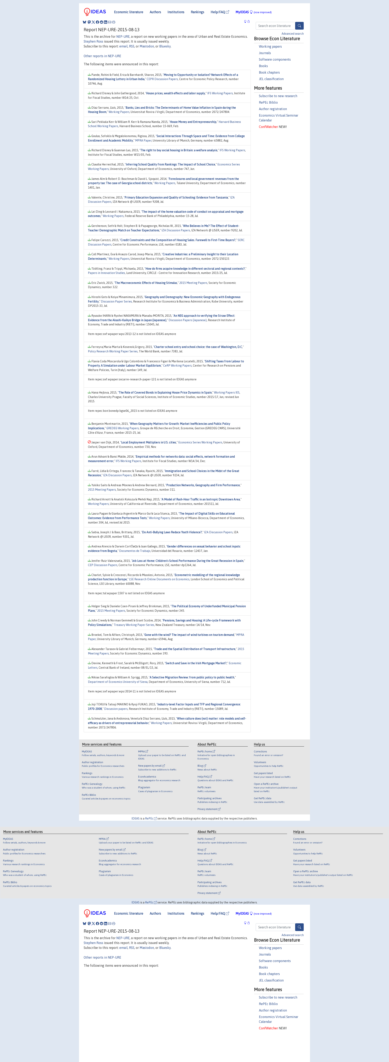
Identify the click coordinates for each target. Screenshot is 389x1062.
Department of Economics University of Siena (117, 681)
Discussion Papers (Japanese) (188, 320)
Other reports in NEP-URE (102, 56)
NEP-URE (123, 36)
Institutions (176, 12)
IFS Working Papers (220, 93)
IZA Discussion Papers (175, 230)
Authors (155, 12)
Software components (275, 59)
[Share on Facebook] (97, 22)
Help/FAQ (218, 12)
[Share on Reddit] (101, 22)
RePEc (149, 818)
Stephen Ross (93, 41)
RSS (131, 46)
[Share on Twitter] (93, 22)
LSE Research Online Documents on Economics (159, 579)
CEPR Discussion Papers (162, 79)
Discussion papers (116, 708)
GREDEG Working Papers (122, 428)
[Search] (299, 26)
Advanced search (293, 33)
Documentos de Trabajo (134, 550)
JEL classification (271, 79)
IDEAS (135, 818)
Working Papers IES (226, 392)
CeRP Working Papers (177, 365)
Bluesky (165, 46)
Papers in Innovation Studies (106, 273)
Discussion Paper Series (116, 301)
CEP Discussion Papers (102, 565)
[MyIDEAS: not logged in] (246, 22)
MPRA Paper (143, 140)
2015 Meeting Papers (193, 282)
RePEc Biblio (268, 102)
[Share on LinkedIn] (105, 22)
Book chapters (269, 72)
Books (263, 66)
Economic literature (128, 12)
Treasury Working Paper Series (134, 624)
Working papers (270, 46)
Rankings (197, 12)
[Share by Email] (109, 22)
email (123, 46)
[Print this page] (113, 22)
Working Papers (119, 112)
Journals (265, 53)
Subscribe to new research (278, 96)
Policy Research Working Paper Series (113, 351)
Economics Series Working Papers (200, 442)
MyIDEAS (254, 12)
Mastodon (147, 46)
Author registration (273, 109)
